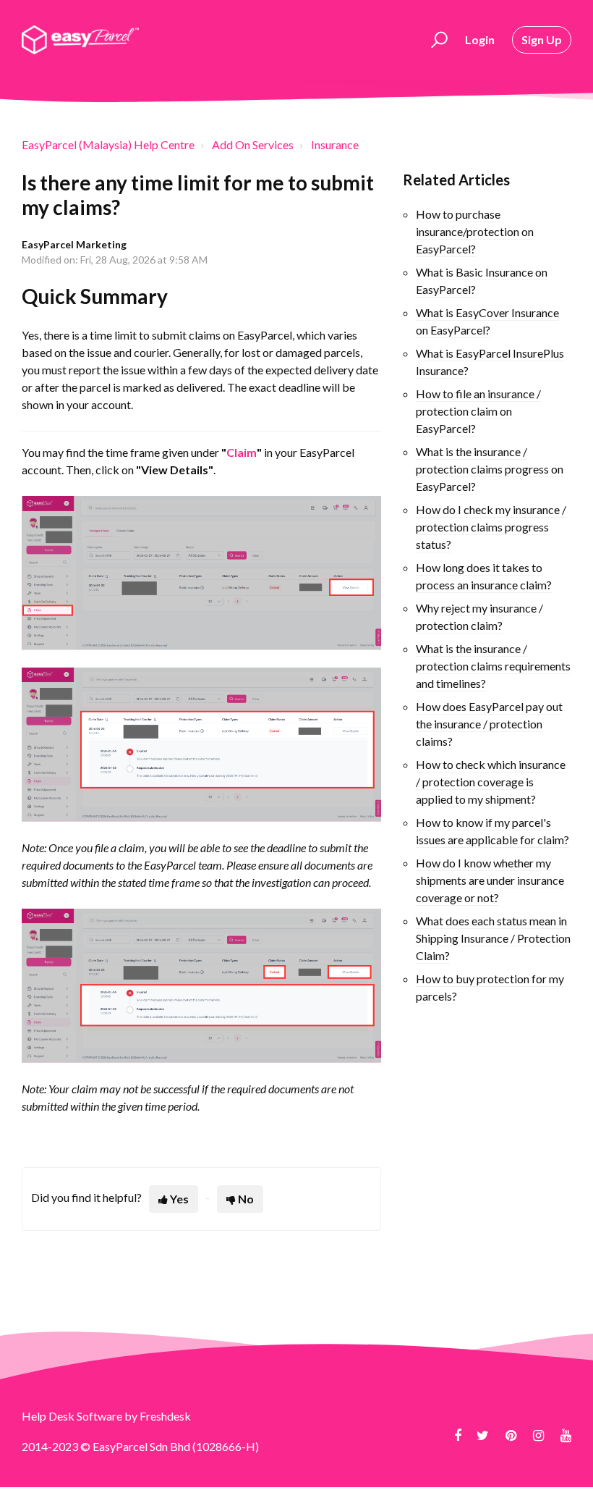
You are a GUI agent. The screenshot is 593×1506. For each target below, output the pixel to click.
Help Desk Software (73, 1416)
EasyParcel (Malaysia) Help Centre (108, 144)
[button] (437, 39)
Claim (241, 452)
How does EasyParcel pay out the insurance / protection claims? (489, 723)
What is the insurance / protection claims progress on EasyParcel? (489, 469)
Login (480, 39)
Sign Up (541, 39)
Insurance (335, 144)
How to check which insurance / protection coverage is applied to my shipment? (491, 781)
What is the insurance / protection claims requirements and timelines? (493, 665)
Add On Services (253, 144)
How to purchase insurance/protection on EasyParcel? (475, 231)
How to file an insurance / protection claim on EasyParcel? (478, 411)
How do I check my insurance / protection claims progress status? (491, 526)
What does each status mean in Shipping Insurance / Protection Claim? (493, 938)
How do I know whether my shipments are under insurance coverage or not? (490, 880)
